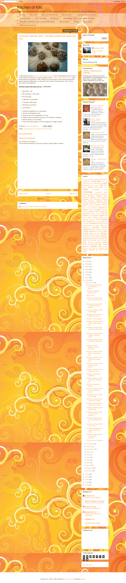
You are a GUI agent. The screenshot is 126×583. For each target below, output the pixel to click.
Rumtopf (90, 239)
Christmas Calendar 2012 (97, 196)
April (88, 463)
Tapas (89, 244)
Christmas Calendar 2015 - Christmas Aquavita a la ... (94, 419)
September (90, 449)
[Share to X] (47, 126)
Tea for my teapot (40, 18)
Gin (106, 221)
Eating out (103, 215)
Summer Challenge (94, 242)
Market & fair (94, 233)
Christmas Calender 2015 (37, 129)
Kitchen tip (104, 229)
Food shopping (101, 219)
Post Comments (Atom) (51, 198)
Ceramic (96, 189)
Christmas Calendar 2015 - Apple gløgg (94, 311)
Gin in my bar (87, 22)
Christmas (26, 129)
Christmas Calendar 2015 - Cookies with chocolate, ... (94, 436)
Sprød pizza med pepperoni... (93, 497)
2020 (87, 267)
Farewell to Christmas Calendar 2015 (93, 291)
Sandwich (89, 240)
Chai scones (90, 295)
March (89, 465)
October (89, 446)
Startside (22, 15)
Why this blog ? (67, 15)
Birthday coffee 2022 (97, 146)
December (90, 282)
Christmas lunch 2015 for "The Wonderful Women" (94, 286)
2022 (87, 261)
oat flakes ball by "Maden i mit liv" (61, 77)
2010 (87, 485)
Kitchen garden (96, 229)
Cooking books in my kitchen (87, 15)
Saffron (95, 239)
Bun (101, 187)
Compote (91, 210)
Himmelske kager (90, 506)
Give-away (86, 223)
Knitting (76, 22)
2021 (87, 264)
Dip (92, 215)
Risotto (85, 239)
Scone (94, 240)
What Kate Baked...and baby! (94, 501)
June (88, 457)
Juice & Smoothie (91, 227)
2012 (87, 479)
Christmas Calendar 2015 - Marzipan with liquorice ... (94, 365)
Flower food (98, 217)
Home (48, 194)
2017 (87, 275)
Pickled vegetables (101, 235)
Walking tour (103, 248)
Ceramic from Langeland (94, 319)
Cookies (98, 210)
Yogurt (85, 251)
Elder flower (87, 217)
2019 (87, 269)
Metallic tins (55, 18)
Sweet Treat (48, 129)
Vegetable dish (95, 246)
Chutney (88, 207)
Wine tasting (103, 250)
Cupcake (98, 213)
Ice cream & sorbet (92, 225)
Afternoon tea (98, 183)
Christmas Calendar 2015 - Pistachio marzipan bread (94, 359)
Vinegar (104, 246)
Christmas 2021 (88, 194)
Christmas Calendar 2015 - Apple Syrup (94, 408)
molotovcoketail (68, 579)
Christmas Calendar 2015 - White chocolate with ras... (94, 379)
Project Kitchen (95, 237)
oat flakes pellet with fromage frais (43, 76)
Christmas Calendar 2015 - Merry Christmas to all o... (94, 299)
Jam (101, 225)
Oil (94, 235)
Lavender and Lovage (92, 523)
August (89, 452)
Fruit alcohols (88, 221)
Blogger (83, 579)
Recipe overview (25, 18)
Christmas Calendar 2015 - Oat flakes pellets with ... (94, 341)
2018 (87, 272)
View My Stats (87, 565)
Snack (105, 240)
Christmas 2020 (101, 192)
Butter (105, 187)
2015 (87, 280)
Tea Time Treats (101, 244)
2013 (87, 477)
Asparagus (86, 185)
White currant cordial (97, 132)
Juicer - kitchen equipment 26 (96, 120)
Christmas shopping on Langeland (93, 374)
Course (92, 213)
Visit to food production (90, 248)
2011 (86, 482)
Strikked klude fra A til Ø (27, 25)
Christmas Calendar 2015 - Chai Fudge (94, 395)
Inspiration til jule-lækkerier (92, 508)
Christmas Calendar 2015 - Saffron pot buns (94, 370)
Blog (101, 185)
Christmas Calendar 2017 (97, 201)
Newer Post (23, 194)
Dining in (86, 215)
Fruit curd (96, 221)
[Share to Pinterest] (51, 126)
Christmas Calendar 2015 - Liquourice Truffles (94, 399)
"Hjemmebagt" (96, 181)
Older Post (73, 194)
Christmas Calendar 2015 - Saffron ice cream (94, 315)
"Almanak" (97, 179)
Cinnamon (94, 208)
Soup (84, 242)
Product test (86, 237)
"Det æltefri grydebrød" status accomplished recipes (37, 22)
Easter (95, 215)
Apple (105, 183)
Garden (102, 221)
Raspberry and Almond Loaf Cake (94, 503)
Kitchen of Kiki (29, 7)
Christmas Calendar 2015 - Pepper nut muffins (94, 404)
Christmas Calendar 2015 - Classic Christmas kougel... (94, 430)
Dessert (104, 213)
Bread (90, 187)
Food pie (92, 219)
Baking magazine (95, 185)
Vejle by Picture (64, 22)
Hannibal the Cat (95, 223)
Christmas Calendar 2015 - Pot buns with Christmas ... (94, 413)
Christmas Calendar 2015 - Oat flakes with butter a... (94, 329)
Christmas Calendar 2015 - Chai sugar (94, 424)
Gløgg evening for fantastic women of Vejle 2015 (93, 347)
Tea (93, 244)
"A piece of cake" (88, 179)
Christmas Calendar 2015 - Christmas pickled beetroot (94, 305)
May (88, 460)
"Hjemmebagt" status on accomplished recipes (79, 18)
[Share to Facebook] (49, 126)
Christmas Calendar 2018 (91, 202)
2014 (87, 474)
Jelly (105, 225)
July (88, 454)
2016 (87, 277)
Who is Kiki (33, 15)
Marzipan (103, 233)
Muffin (85, 235)
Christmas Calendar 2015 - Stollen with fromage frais (94, 323)
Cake (85, 189)
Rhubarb (104, 237)
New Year (90, 235)
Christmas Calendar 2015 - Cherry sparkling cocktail (94, 390)
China (105, 189)
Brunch (96, 187)
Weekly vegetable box (90, 250)
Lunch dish (100, 231)
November (90, 444)
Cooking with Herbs (93, 211)
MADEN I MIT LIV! (91, 512)
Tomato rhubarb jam (97, 105)
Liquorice (92, 231)
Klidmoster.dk (89, 495)
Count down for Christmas (94, 440)
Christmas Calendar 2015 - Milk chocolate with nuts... (94, 353)
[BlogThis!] (45, 126)
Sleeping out (100, 240)
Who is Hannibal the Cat (50, 15)
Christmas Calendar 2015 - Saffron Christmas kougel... (94, 335)
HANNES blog (89, 519)
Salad (100, 239)
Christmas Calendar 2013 (91, 197)
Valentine (86, 246)
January (89, 471)
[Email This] (44, 126)
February (90, 468)
